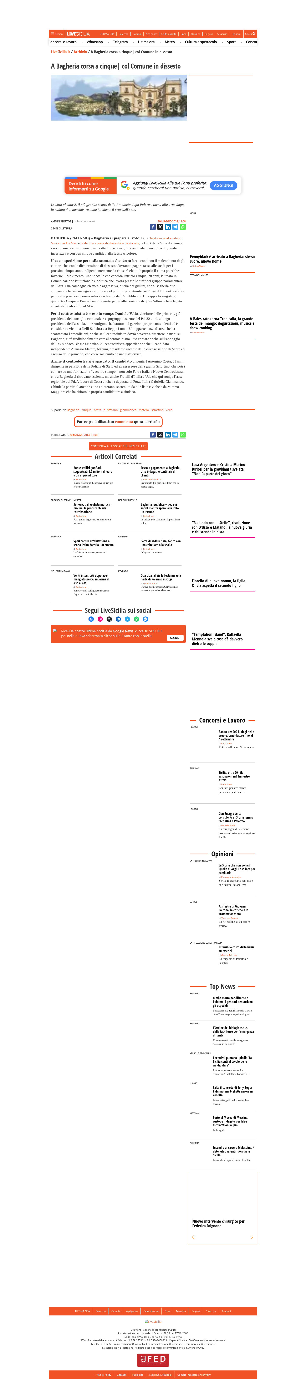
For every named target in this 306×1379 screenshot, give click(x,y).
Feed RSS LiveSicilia (160, 1374)
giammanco (128, 410)
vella (169, 410)
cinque (86, 410)
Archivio (80, 52)
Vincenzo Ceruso (229, 918)
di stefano (111, 410)
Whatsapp (81, 42)
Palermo (123, 34)
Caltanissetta (169, 34)
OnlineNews (198, 266)
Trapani (235, 34)
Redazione (81, 479)
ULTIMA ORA (107, 34)
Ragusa (209, 34)
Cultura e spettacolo (187, 42)
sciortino (157, 410)
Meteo (156, 42)
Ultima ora (132, 42)
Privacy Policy (103, 1374)
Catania (137, 34)
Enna (184, 34)
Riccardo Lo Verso (152, 479)
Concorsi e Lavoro (246, 42)
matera (144, 410)
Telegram (106, 42)
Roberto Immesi (86, 221)
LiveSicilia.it (60, 52)
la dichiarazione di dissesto (101, 243)
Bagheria (73, 410)
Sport (217, 42)
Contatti (121, 1374)
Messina (195, 34)
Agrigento (151, 34)
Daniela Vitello (150, 583)
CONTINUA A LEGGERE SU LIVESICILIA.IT (118, 446)
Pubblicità (137, 1374)
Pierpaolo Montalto (231, 877)
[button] (193, 1237)
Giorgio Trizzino (229, 955)
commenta (124, 421)
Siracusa (222, 34)
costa (97, 410)
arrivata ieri (130, 243)
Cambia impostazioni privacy (194, 1374)
